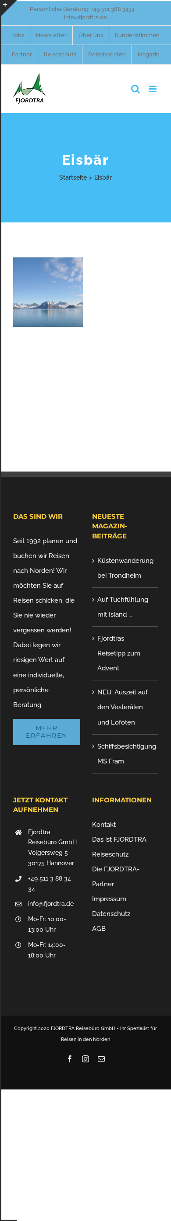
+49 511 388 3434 (113, 9)
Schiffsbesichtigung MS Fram (125, 753)
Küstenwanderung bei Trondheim (125, 568)
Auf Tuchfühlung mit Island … (122, 607)
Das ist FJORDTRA (119, 839)
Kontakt (104, 825)
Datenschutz (111, 914)
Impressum (109, 899)
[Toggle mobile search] (135, 89)
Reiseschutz (110, 854)
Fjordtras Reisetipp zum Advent (118, 653)
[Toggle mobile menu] (153, 89)
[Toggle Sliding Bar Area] (9, 8)
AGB (99, 929)
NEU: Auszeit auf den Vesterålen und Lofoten (122, 707)
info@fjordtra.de (85, 17)
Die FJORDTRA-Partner (115, 876)
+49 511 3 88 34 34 (49, 883)
